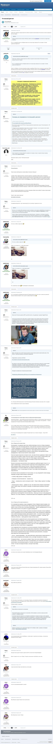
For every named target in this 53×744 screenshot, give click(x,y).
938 (6, 721)
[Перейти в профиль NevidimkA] (6, 584)
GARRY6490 (6, 30)
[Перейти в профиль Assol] (6, 553)
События (15, 12)
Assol (6, 550)
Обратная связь (13, 742)
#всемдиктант (39, 374)
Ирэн (6, 565)
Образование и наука (14, 22)
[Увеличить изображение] (23, 223)
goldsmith (9, 21)
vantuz (6, 634)
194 (6, 62)
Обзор (3, 9)
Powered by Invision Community (42, 742)
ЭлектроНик (6, 237)
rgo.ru (49, 216)
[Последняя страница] (18, 26)
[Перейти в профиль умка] (6, 716)
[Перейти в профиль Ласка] (6, 82)
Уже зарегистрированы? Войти (36, 1)
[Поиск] (51, 9)
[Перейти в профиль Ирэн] (6, 569)
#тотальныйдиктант (32, 374)
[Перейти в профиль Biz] (6, 419)
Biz (6, 415)
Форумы (2, 12)
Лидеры (35, 12)
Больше (27, 9)
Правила (40, 12)
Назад (5, 26)
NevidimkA (5, 580)
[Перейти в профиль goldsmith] (3, 22)
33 (6, 643)
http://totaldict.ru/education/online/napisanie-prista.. (21, 359)
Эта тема (47, 9)
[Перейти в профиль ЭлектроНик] (6, 240)
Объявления (13, 9)
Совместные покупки (20, 9)
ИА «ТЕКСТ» (13, 434)
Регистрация (47, 1)
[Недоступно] (19, 251)
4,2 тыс (6, 120)
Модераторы (21, 12)
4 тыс (6, 589)
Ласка (6, 79)
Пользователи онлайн (29, 12)
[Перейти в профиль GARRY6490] (6, 34)
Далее (16, 26)
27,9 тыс (6, 40)
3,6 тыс (6, 424)
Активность (8, 9)
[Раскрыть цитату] (12, 36)
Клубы (7, 12)
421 (6, 691)
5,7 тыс (6, 574)
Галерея (11, 12)
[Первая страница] (2, 26)
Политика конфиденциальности (6, 742)
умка (6, 712)
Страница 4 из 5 (23, 26)
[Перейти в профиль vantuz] (6, 637)
